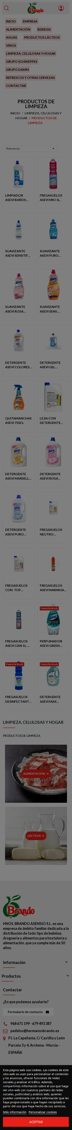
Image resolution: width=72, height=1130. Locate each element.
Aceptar (36, 1122)
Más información (14, 1112)
